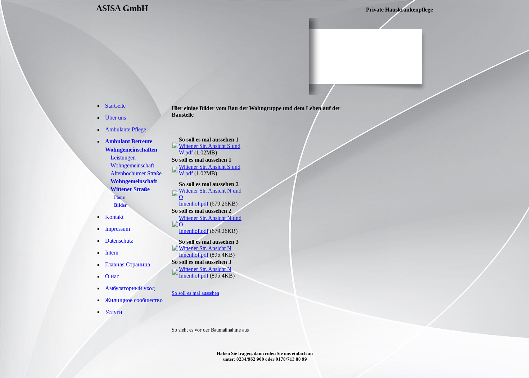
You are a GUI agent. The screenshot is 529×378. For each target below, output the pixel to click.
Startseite (115, 106)
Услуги (113, 312)
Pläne (119, 197)
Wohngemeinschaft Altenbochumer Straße (136, 169)
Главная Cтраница (127, 264)
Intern (111, 252)
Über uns (115, 117)
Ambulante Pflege (125, 129)
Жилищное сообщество (134, 300)
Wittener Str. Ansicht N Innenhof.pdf (205, 251)
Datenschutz (119, 241)
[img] (203, 56)
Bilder (120, 205)
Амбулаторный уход (130, 288)
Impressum (117, 229)
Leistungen (123, 157)
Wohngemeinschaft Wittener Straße (133, 185)
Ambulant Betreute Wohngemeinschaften (131, 145)
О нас (112, 276)
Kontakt (114, 217)
